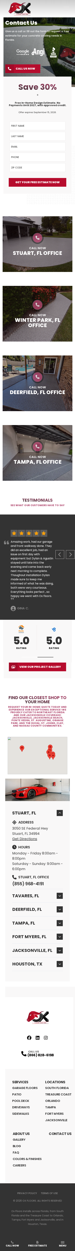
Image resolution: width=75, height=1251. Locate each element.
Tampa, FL (23, 923)
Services (20, 1082)
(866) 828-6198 (40, 1055)
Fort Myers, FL (29, 937)
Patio (16, 1094)
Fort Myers (54, 1113)
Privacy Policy (27, 1193)
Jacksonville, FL (32, 950)
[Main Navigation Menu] (66, 8)
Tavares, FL (25, 896)
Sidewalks (20, 1113)
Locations (55, 1082)
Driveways (21, 1107)
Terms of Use (49, 1193)
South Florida (57, 1088)
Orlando (52, 1101)
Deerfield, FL (27, 909)
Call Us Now (25, 69)
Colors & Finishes (27, 1159)
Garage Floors (25, 1088)
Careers (19, 1165)
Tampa (50, 1107)
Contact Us (60, 1133)
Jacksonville (56, 1120)
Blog (17, 1146)
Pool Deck (20, 1101)
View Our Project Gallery (40, 667)
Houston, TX (27, 964)
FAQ (16, 1152)
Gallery (19, 1139)
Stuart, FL (24, 813)
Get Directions (24, 838)
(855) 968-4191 (28, 884)
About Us (21, 1133)
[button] (30, 657)
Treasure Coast (58, 1094)
